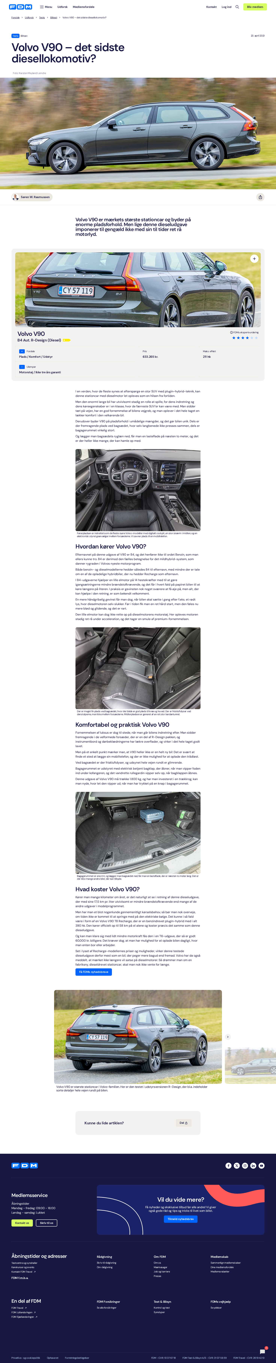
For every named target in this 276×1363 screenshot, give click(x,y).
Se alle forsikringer (106, 1307)
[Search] (237, 7)
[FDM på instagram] (245, 1166)
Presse (157, 1276)
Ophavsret (52, 1357)
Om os (157, 1262)
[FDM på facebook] (228, 1166)
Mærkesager (160, 1267)
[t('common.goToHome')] (24, 1166)
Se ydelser (216, 1307)
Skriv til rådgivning (106, 1262)
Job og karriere (162, 1271)
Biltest (53, 17)
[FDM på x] (237, 1166)
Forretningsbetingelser (77, 1357)
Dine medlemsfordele (222, 1267)
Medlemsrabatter (220, 1271)
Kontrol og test (162, 1307)
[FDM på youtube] (262, 1166)
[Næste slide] (228, 1037)
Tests (42, 17)
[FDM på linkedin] (253, 1166)
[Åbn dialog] (254, 259)
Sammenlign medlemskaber (226, 1262)
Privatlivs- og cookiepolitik (25, 1357)
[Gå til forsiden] (20, 7)
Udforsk (29, 17)
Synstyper (159, 1312)
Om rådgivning (104, 1267)
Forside (15, 17)
